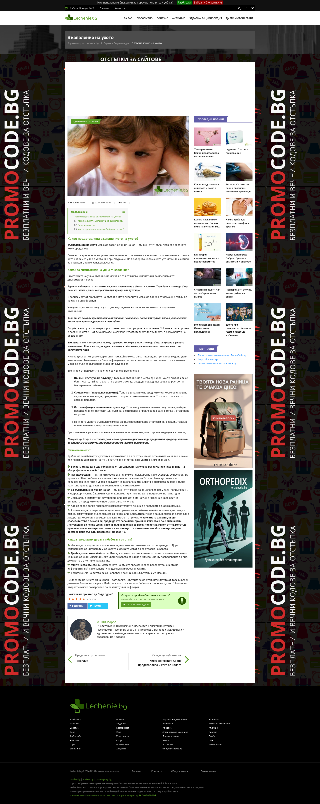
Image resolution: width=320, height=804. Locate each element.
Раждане (167, 727)
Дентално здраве (171, 736)
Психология (122, 744)
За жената (214, 719)
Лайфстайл (75, 736)
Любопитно (144, 18)
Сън (211, 740)
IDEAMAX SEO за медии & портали (87, 795)
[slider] (77, 599)
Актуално (178, 18)
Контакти (120, 8)
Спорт (119, 740)
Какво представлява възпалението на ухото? (98, 216)
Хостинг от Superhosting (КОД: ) (131, 795)
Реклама (104, 8)
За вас (128, 18)
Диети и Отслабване (219, 723)
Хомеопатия (122, 736)
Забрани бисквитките (208, 2)
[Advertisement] (160, 90)
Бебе (72, 731)
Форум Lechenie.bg (172, 748)
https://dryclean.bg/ (208, 359)
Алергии (74, 740)
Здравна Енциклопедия (116, 43)
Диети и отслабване (239, 18)
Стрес (73, 744)
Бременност (122, 727)
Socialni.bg (88, 779)
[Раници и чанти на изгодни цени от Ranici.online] (223, 421)
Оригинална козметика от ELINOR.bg (217, 363)
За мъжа (74, 723)
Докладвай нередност (137, 604)
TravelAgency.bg (103, 779)
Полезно (162, 18)
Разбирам (184, 2)
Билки (165, 740)
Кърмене (213, 727)
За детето (121, 723)
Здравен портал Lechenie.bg (83, 43)
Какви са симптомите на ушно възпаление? (100, 220)
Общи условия (179, 771)
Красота (213, 731)
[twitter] (252, 8)
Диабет (212, 736)
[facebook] (246, 8)
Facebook (77, 605)
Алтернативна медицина (175, 731)
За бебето (167, 723)
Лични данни (208, 771)
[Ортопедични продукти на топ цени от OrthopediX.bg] (223, 518)
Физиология (215, 744)
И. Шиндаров (77, 202)
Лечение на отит (86, 224)
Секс (118, 731)
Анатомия (167, 744)
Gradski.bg (75, 779)
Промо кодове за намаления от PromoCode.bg (222, 355)
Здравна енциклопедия (205, 18)
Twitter (97, 605)
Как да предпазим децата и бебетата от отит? (101, 229)
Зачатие (74, 727)
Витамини (75, 748)
